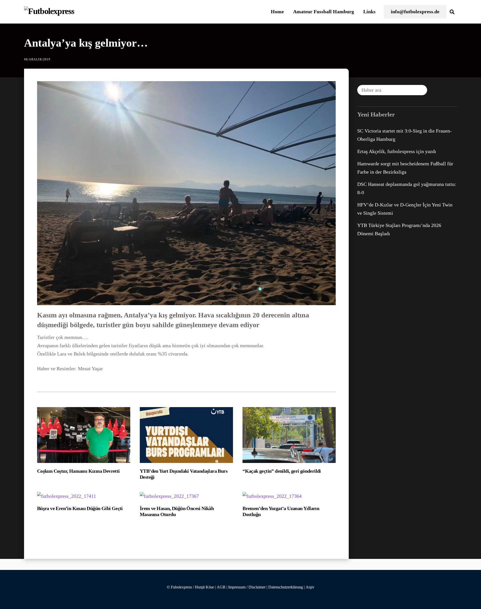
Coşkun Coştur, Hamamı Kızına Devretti (78, 471)
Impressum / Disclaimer (247, 587)
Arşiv (310, 587)
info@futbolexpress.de (415, 11)
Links (369, 11)
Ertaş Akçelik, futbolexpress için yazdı (396, 151)
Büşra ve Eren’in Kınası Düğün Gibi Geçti (80, 508)
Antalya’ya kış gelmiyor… (86, 43)
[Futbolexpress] (49, 11)
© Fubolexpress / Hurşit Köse (190, 587)
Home (277, 11)
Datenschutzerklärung (285, 587)
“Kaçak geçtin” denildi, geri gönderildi (282, 471)
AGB (221, 587)
